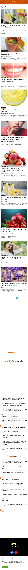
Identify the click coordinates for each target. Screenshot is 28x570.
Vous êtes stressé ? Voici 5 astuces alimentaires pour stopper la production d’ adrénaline (14, 404)
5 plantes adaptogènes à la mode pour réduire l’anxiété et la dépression (13, 473)
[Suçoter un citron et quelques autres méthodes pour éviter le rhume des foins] (14, 248)
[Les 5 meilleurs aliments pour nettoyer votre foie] (14, 99)
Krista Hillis (3, 56)
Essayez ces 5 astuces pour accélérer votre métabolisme (13, 436)
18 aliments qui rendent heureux (10, 431)
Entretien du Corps (4, 135)
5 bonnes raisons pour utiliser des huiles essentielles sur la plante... (14, 284)
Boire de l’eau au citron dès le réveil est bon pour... (13, 198)
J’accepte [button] (5, 566)
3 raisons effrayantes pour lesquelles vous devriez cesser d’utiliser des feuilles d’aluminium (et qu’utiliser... (14, 443)
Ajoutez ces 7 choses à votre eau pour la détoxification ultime (14, 26)
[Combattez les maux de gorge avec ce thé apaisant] (14, 44)
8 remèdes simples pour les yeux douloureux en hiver (14, 510)
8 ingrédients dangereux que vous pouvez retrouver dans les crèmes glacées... (12, 170)
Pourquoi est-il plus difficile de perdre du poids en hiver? (14, 449)
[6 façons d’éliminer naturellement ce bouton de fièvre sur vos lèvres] (14, 128)
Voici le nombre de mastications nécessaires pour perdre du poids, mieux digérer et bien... (14, 410)
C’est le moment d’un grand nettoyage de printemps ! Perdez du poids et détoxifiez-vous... (14, 426)
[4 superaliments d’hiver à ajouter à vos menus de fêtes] (14, 218)
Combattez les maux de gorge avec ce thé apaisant (13, 54)
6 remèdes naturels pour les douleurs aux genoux (14, 494)
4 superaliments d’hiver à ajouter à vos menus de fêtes (13, 230)
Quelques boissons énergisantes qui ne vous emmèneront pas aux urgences (13, 415)
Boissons (2, 23)
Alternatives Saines (4, 50)
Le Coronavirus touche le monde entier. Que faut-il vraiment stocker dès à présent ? (14, 421)
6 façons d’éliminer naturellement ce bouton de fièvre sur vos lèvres (12, 138)
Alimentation (3, 107)
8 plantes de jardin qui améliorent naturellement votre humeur (14, 467)
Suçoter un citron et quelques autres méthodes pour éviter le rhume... (12, 258)
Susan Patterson (4, 201)
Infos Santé (3, 281)
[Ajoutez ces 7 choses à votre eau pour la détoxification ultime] (14, 16)
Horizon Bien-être (4, 83)
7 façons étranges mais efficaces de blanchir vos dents (12, 80)
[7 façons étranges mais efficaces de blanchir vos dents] (14, 70)
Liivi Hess (2, 287)
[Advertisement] (14, 327)
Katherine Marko (4, 28)
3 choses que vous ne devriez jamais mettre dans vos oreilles (14, 499)
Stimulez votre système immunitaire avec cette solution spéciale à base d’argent (13, 478)
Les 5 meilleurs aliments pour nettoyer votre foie (13, 110)
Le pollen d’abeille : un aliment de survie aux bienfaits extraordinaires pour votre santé (13, 399)
